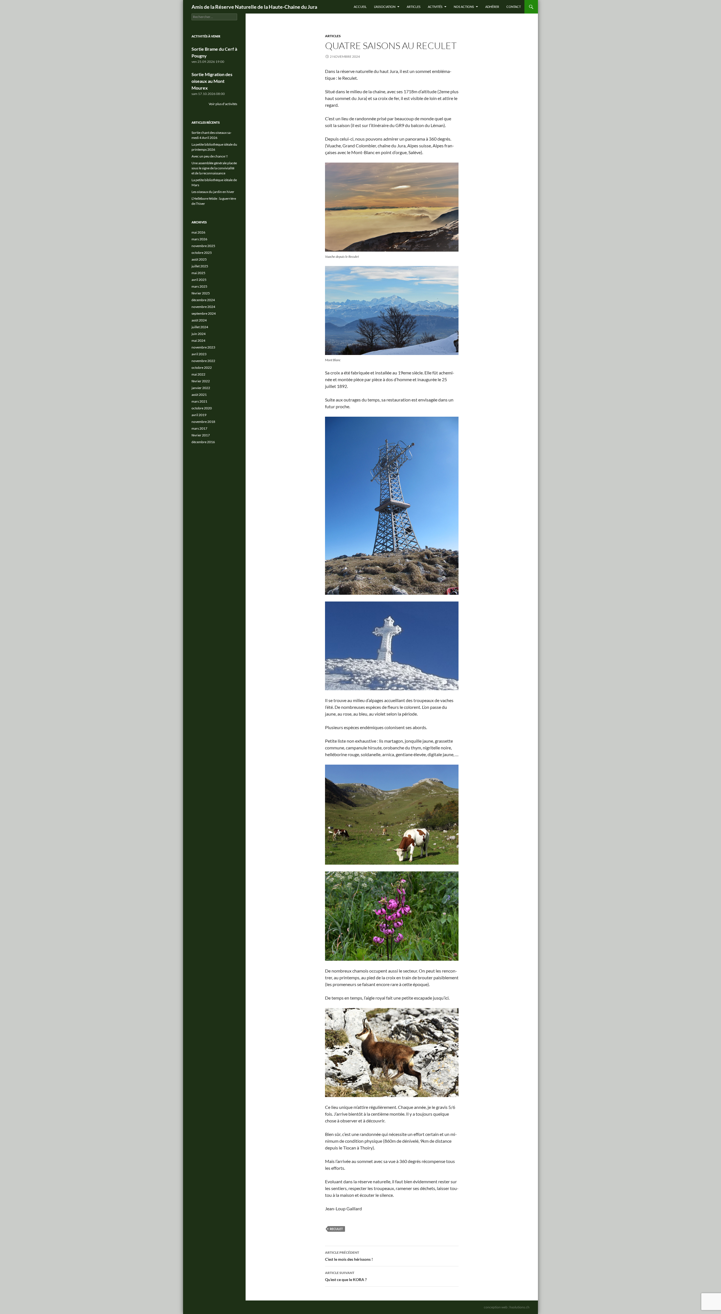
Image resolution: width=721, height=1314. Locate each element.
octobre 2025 (202, 252)
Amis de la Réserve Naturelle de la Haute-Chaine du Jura (254, 7)
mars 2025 (199, 286)
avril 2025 (199, 280)
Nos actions (464, 6)
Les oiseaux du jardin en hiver (213, 192)
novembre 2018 (203, 421)
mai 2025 (198, 273)
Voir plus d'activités (223, 104)
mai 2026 (198, 232)
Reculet (336, 1229)
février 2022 (201, 381)
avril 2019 (199, 415)
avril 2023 (199, 354)
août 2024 (199, 320)
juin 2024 (199, 334)
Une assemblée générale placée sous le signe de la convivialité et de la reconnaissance (214, 168)
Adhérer (492, 6)
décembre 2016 (203, 442)
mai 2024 (198, 340)
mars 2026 (199, 239)
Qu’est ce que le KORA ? (346, 1276)
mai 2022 (198, 374)
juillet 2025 (200, 266)
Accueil (360, 6)
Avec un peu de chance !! (210, 156)
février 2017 (201, 435)
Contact (513, 6)
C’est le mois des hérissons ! (349, 1256)
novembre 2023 (203, 347)
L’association (384, 6)
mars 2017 (199, 428)
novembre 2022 (203, 361)
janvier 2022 (201, 388)
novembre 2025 (203, 246)
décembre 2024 (203, 300)
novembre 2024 (203, 307)
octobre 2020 (202, 408)
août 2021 (199, 394)
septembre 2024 (204, 313)
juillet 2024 (200, 327)
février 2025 (201, 293)
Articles (413, 6)
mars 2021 (199, 401)
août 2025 (199, 259)
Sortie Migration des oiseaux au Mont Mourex (212, 81)
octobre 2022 (202, 367)
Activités (435, 6)
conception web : (506, 1307)
